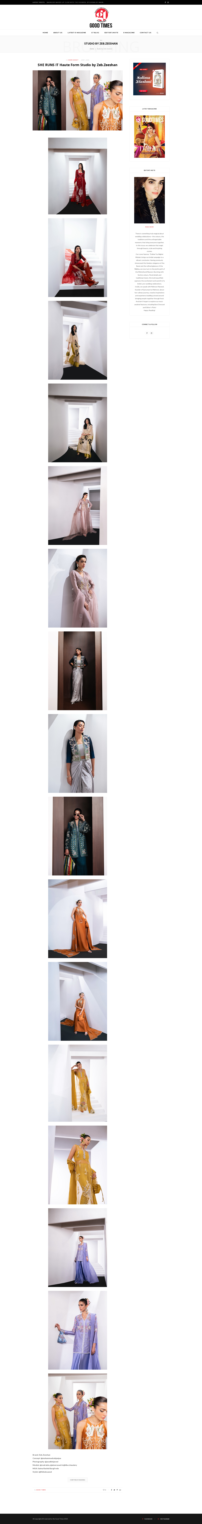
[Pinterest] (117, 1490)
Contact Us (145, 33)
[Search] (156, 33)
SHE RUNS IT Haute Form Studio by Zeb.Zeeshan (77, 64)
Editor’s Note (111, 33)
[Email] (120, 1490)
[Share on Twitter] (114, 1490)
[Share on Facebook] (111, 1490)
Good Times (41, 1490)
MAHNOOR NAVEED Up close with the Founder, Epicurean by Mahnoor (76, 2)
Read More (149, 227)
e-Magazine (129, 33)
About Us (57, 33)
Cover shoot (73, 60)
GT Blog (95, 33)
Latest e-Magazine (77, 33)
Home (45, 33)
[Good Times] (101, 17)
